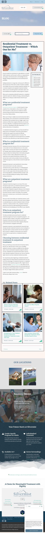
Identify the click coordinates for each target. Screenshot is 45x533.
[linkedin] (5, 2)
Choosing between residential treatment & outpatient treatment (37, 84)
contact (20, 272)
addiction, (26, 125)
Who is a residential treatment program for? (37, 79)
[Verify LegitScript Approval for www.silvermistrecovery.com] (22, 512)
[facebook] (3, 2)
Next (40, 349)
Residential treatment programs (10, 107)
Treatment (20, 53)
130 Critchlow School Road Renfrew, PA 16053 (8, 503)
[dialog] (33, 519)
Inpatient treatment (16, 264)
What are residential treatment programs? (37, 77)
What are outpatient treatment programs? (37, 81)
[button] (22, 413)
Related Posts (36, 85)
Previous (6, 349)
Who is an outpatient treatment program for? (37, 82)
